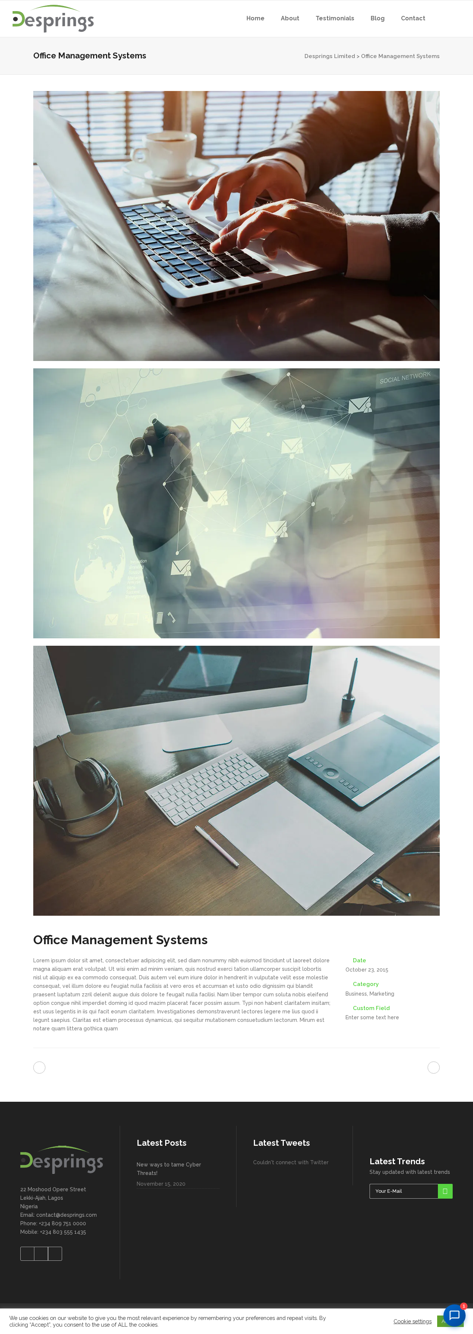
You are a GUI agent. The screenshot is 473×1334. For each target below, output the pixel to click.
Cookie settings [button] (413, 1321)
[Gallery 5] (236, 503)
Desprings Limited (329, 56)
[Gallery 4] (236, 226)
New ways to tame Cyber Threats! (169, 1169)
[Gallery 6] (236, 781)
